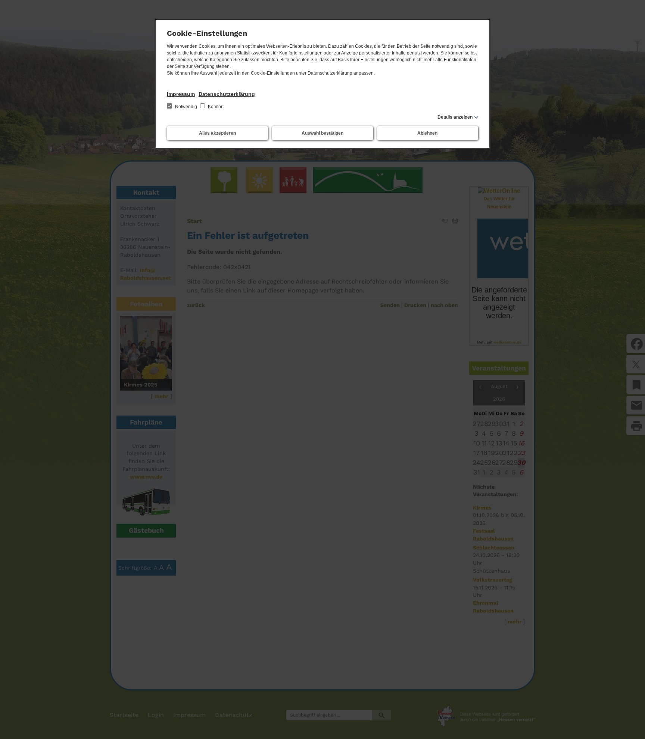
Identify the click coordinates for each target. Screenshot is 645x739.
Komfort (215, 106)
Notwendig (186, 106)
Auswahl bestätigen (322, 133)
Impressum (181, 94)
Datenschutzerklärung (227, 94)
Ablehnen (427, 133)
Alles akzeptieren (217, 133)
